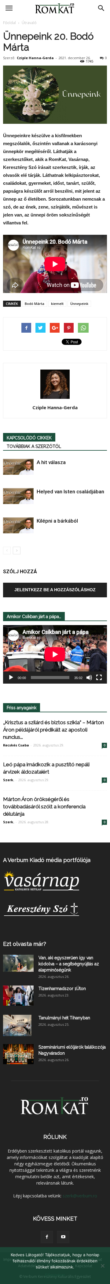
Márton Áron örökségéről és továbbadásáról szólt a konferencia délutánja (44, 806)
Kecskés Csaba (16, 745)
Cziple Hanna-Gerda (35, 57)
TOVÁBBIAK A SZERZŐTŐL (34, 446)
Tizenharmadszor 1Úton (62, 988)
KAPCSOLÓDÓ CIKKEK (29, 437)
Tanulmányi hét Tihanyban (64, 1017)
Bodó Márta (34, 303)
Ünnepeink (79, 303)
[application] (55, 654)
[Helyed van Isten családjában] (18, 496)
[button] (101, 8)
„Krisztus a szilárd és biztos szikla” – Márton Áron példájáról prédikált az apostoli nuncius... (53, 729)
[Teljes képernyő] (99, 677)
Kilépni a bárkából (57, 521)
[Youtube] (63, 1237)
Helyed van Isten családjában (70, 491)
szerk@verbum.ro (80, 1196)
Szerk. (8, 780)
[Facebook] (47, 1237)
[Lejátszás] (11, 677)
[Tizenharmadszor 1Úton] (18, 995)
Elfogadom (55, 1274)
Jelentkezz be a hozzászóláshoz (55, 589)
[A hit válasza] (18, 467)
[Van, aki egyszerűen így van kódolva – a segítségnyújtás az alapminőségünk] (18, 963)
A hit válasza (51, 462)
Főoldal (9, 22)
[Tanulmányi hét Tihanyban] (17, 1025)
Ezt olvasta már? (24, 944)
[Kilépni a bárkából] (18, 525)
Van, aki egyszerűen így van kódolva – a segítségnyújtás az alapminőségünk (68, 963)
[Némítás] (89, 677)
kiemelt (57, 303)
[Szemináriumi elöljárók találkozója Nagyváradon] (18, 1054)
